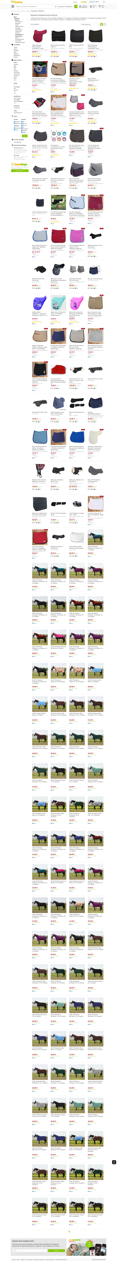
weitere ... (78, 50)
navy (43, 148)
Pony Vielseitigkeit (61, 83)
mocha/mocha (91, 183)
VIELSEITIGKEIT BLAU (97, 415)
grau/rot (44, 483)
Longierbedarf (18, 29)
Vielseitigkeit (17, 87)
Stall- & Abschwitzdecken (19, 38)
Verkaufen (75, 2)
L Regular (75, 415)
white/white (94, 182)
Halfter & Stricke (19, 26)
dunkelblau (62, 48)
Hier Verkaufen (17, 142)
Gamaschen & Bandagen (18, 22)
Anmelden (56, 1250)
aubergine (75, 183)
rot (36, 116)
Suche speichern (35, 24)
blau (42, 50)
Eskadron (16, 54)
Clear (61, 183)
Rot (15, 69)
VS (14, 91)
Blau (15, 66)
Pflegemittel (18, 31)
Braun (15, 77)
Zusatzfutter (18, 41)
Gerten (17, 25)
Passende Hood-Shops (20, 145)
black (33, 215)
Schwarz (16, 64)
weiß (54, 50)
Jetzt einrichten (19, 170)
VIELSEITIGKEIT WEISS (96, 417)
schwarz (38, 50)
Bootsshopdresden (18, 148)
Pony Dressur (97, 350)
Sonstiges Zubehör (20, 42)
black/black (98, 183)
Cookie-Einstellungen (50, 1259)
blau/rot (38, 483)
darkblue (41, 213)
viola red (80, 116)
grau (39, 116)
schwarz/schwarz (73, 484)
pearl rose (38, 148)
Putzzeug (17, 33)
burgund (45, 50)
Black (92, 81)
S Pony (64, 516)
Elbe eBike (16, 155)
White (74, 550)
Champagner (42, 516)
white (37, 213)
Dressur (16, 90)
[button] (104, 1)
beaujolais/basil (58, 250)
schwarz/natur (76, 483)
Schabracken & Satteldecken (19, 35)
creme (93, 451)
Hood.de (16, 2)
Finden (25, 136)
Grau (15, 79)
